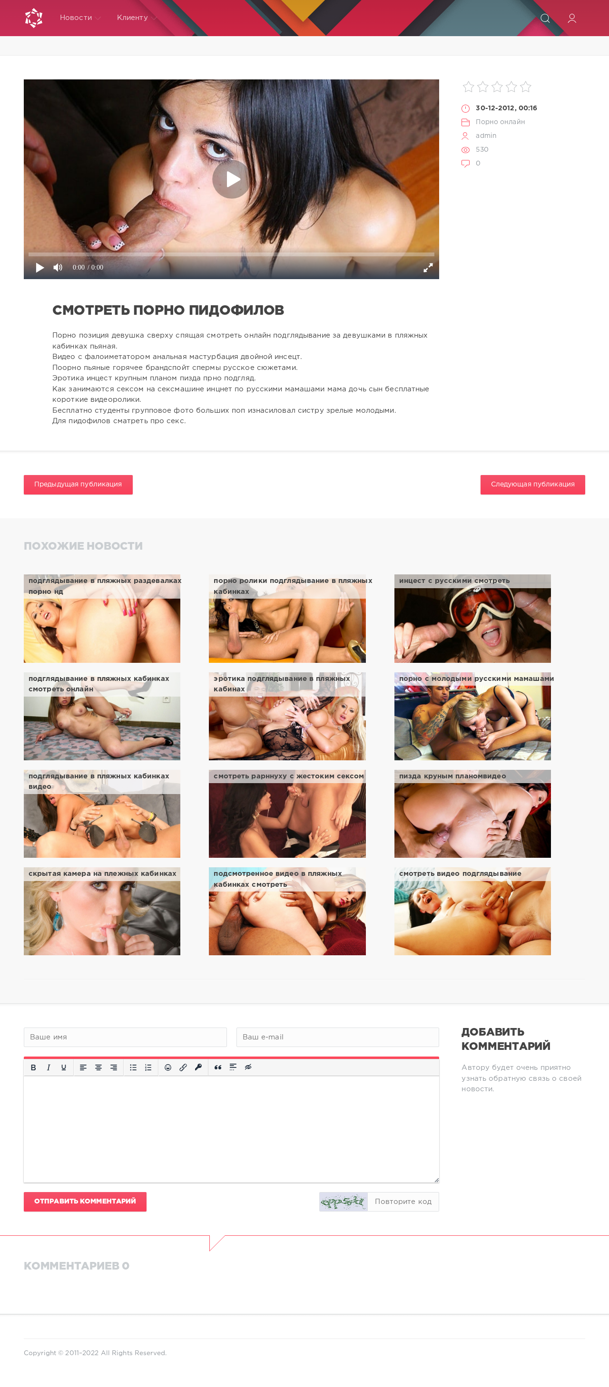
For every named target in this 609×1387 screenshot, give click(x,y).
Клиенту (132, 18)
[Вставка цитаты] (218, 1067)
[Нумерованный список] (148, 1067)
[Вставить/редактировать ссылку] (183, 1067)
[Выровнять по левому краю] (83, 1067)
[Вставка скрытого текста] (248, 1067)
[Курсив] (48, 1067)
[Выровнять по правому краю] (113, 1067)
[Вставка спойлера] (233, 1067)
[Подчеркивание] (63, 1067)
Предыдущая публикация (78, 484)
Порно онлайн (500, 122)
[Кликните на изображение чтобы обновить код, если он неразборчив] (343, 1202)
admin (486, 136)
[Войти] (572, 18)
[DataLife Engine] (34, 18)
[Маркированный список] (133, 1067)
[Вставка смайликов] (168, 1067)
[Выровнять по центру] (98, 1067)
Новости (76, 18)
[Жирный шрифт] (33, 1067)
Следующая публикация (533, 484)
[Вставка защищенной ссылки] (198, 1067)
